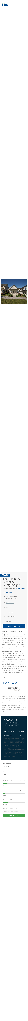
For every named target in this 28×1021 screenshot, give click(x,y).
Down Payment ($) (8, 780)
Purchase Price (7, 763)
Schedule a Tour (14, 626)
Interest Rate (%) (7, 799)
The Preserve (10, 603)
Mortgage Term (7, 771)
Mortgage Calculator (8, 592)
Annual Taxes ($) (7, 790)
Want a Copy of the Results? (10, 808)
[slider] (6, 784)
